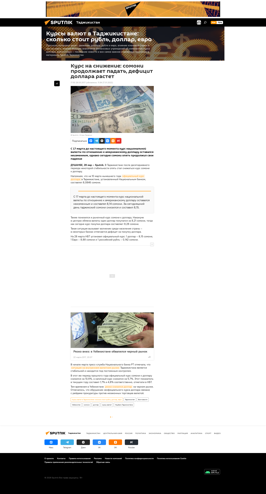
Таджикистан (130, 399)
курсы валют (107, 405)
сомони (87, 405)
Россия (128, 433)
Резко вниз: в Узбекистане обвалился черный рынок (110, 351)
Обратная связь (103, 462)
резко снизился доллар (118, 386)
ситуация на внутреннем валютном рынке (95, 367)
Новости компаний (113, 458)
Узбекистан (76, 405)
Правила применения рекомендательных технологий (68, 462)
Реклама (98, 458)
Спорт (208, 433)
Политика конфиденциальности (139, 458)
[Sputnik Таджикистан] (59, 26)
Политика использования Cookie (171, 458)
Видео (217, 433)
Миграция (182, 433)
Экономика (155, 433)
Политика (140, 433)
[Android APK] (212, 472)
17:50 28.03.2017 (78, 82)
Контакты (61, 458)
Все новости (142, 399)
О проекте (49, 458)
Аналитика (196, 433)
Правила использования (80, 458)
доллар (96, 405)
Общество (169, 433)
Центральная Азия (112, 433)
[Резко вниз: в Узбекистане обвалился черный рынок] (112, 330)
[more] (149, 357)
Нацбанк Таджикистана (124, 405)
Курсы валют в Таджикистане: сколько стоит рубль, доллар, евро (97, 399)
